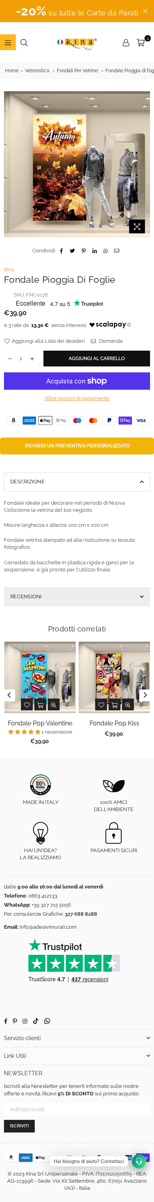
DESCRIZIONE (27, 482)
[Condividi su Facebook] (62, 250)
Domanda (110, 341)
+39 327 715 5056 (51, 905)
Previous (9, 695)
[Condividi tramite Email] (117, 250)
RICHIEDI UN (77, 446)
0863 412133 (42, 896)
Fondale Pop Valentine (40, 723)
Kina (9, 269)
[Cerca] (24, 42)
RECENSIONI (26, 596)
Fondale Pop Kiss (114, 723)
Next (145, 695)
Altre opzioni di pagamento (77, 398)
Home (12, 70)
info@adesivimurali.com (48, 927)
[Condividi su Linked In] (95, 250)
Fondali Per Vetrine (77, 70)
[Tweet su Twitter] (73, 250)
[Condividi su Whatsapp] (106, 250)
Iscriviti (19, 1126)
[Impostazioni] (126, 42)
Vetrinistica (37, 70)
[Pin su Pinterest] (84, 250)
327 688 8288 (81, 914)
